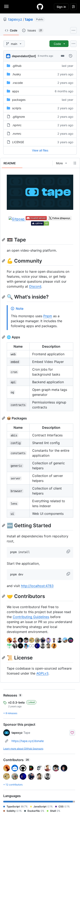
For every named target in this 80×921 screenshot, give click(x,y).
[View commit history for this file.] (70, 56)
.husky (16, 74)
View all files (40, 150)
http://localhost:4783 (37, 586)
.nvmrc (16, 133)
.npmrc (17, 125)
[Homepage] (40, 6)
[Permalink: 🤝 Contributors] (4, 596)
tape (29, 19)
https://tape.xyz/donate (27, 741)
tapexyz (15, 19)
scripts (16, 108)
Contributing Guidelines (31, 617)
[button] (69, 551)
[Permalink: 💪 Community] (4, 261)
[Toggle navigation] (6, 6)
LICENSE (18, 142)
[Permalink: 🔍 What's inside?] (4, 297)
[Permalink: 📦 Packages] (4, 418)
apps (15, 91)
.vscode (17, 82)
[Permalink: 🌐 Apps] (4, 337)
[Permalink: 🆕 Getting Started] (4, 525)
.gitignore (18, 116)
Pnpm (47, 316)
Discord (35, 286)
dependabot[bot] (24, 56)
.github (17, 65)
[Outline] (74, 163)
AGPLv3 (42, 673)
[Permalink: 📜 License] (4, 657)
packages (18, 99)
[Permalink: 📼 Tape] (4, 240)
